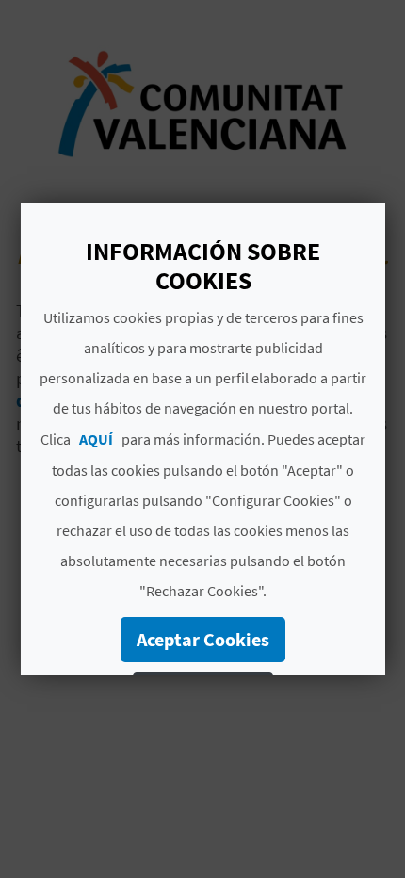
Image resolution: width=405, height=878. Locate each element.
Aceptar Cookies (203, 639)
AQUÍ (96, 439)
